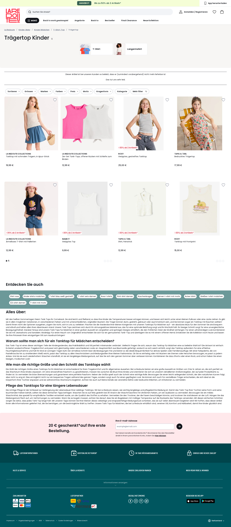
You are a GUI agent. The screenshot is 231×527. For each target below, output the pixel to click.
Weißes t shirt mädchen (211, 296)
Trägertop (73, 30)
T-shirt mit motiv (38, 302)
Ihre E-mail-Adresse (126, 420)
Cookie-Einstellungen (66, 521)
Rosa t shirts (106, 296)
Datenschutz (50, 521)
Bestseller (110, 20)
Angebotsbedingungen (27, 521)
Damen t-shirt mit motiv (168, 296)
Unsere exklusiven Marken (139, 470)
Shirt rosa (14, 296)
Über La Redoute (78, 470)
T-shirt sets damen (87, 296)
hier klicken (160, 435)
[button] (222, 12)
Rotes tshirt (190, 296)
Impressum (10, 521)
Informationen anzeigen (115, 482)
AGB (40, 521)
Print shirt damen (125, 296)
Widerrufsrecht (82, 521)
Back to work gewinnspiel (55, 20)
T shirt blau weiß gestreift (61, 296)
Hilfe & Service (19, 470)
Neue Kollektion (151, 20)
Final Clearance (129, 20)
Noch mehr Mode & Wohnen (197, 470)
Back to (95, 20)
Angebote (80, 20)
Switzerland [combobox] (217, 521)
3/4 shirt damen (17, 302)
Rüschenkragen (145, 296)
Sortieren (12, 91)
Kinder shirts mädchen (34, 296)
